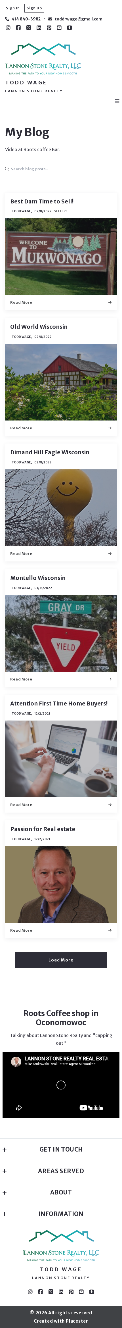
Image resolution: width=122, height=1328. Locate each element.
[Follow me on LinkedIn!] (38, 27)
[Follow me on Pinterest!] (49, 27)
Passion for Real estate (42, 829)
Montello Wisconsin (38, 578)
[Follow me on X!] (28, 27)
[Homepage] (43, 58)
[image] (61, 256)
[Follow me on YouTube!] (59, 27)
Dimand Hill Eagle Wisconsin (49, 452)
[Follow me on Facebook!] (18, 27)
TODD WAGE (26, 83)
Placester (77, 1321)
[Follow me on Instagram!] (8, 27)
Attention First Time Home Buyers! (59, 703)
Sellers (61, 211)
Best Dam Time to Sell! (41, 201)
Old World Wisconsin (39, 326)
